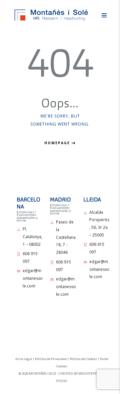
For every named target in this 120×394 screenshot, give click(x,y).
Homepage (57, 143)
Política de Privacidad (51, 359)
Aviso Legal (23, 359)
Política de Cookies (83, 359)
